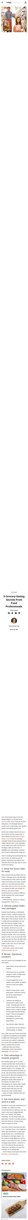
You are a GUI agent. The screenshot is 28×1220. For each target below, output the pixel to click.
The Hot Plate (13, 1051)
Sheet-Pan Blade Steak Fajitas (12, 1196)
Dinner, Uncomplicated (10, 1154)
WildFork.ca (15, 902)
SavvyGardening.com (10, 950)
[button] (8, 613)
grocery (4, 821)
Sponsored (6, 1193)
